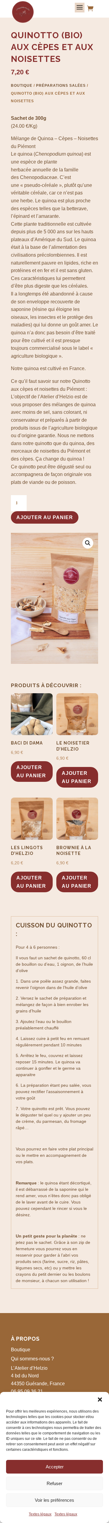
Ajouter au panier (44, 517)
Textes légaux (40, 1514)
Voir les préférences (54, 1500)
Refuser (54, 1483)
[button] (100, 1399)
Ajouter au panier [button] (31, 771)
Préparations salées (61, 85)
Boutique (21, 85)
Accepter (55, 1466)
